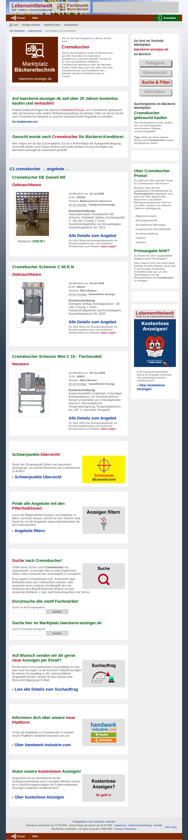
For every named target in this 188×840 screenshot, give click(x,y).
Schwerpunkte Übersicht (38, 477)
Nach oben (171, 827)
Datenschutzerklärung (140, 825)
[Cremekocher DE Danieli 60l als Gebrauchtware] (32, 213)
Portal (21, 17)
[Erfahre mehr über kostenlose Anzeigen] (103, 785)
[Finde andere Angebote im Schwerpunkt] (103, 467)
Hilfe (35, 17)
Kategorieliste (71, 24)
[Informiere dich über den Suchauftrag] (103, 671)
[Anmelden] (167, 18)
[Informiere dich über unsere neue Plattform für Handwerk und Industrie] (103, 730)
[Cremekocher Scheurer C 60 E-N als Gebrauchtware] (31, 303)
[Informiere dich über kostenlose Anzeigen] (155, 338)
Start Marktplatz (17, 31)
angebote (55, 169)
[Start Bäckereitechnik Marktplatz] (49, 7)
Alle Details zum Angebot (92, 235)
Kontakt (158, 825)
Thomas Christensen (126, 829)
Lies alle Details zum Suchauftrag (46, 689)
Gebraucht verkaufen (104, 821)
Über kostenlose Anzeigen (151, 387)
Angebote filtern (52, 24)
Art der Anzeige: (78, 204)
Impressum (120, 825)
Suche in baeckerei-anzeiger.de (28, 629)
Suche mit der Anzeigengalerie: (28, 607)
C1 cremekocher (25, 169)
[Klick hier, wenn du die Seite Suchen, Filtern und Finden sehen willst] (155, 77)
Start (15, 24)
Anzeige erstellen (31, 24)
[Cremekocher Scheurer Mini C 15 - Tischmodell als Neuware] (31, 392)
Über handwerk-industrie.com (43, 745)
